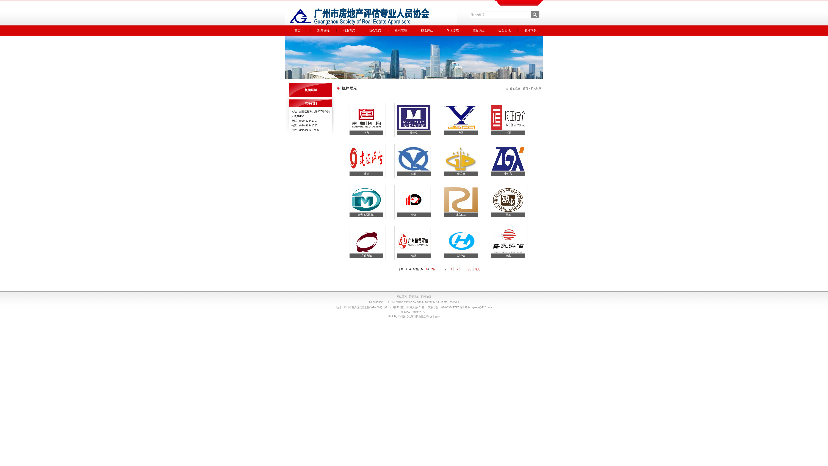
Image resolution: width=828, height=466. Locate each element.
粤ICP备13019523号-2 (414, 311)
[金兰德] (461, 170)
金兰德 (461, 173)
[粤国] (461, 129)
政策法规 (323, 30)
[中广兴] (508, 170)
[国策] (508, 211)
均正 (508, 132)
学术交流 (453, 30)
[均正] (508, 129)
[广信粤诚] (366, 252)
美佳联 (414, 132)
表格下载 (530, 30)
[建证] (366, 170)
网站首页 (402, 296)
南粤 (366, 132)
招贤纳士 (479, 30)
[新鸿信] (461, 252)
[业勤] (414, 170)
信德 (413, 255)
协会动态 (375, 30)
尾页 (477, 269)
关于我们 (414, 296)
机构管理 (401, 30)
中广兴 (508, 173)
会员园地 (505, 30)
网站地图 (426, 296)
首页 (298, 30)
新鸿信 (461, 255)
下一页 (467, 269)
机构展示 (536, 88)
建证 (366, 173)
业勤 (413, 173)
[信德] (414, 252)
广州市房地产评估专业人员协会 (406, 302)
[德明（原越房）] (366, 211)
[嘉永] (508, 252)
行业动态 (349, 30)
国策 (508, 214)
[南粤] (366, 129)
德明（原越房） (367, 214)
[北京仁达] (461, 211)
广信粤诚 (366, 255)
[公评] (414, 211)
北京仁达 (461, 214)
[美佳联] (414, 129)
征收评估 (427, 30)
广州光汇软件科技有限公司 (413, 316)
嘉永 (508, 255)
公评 (413, 214)
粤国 (461, 132)
